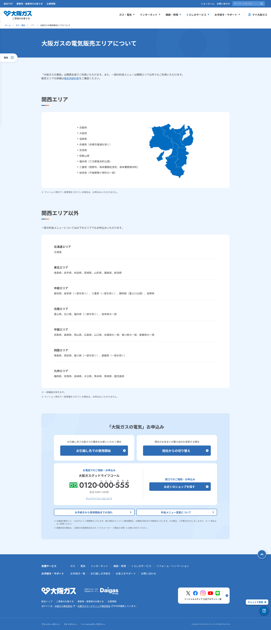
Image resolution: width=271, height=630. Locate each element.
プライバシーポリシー (50, 624)
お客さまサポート (126, 573)
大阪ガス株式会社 (63, 606)
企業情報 (51, 3)
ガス (72, 566)
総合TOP (8, 3)
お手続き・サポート (226, 14)
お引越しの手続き (100, 573)
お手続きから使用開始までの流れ (93, 512)
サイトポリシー (70, 624)
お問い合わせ (223, 3)
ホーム (8, 25)
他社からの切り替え (176, 450)
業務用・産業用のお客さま (29, 3)
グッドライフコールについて (99, 498)
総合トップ (46, 601)
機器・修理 (172, 14)
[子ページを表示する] (32, 25)
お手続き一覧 (77, 573)
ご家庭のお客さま (65, 601)
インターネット (148, 14)
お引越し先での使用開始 (93, 450)
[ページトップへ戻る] (262, 554)
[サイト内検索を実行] (261, 3)
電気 (82, 566)
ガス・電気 (125, 14)
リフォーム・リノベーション (172, 566)
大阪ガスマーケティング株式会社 (93, 606)
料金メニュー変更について (176, 512)
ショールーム (207, 3)
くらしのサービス (196, 14)
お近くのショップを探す (179, 487)
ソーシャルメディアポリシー (93, 624)
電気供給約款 (71, 78)
